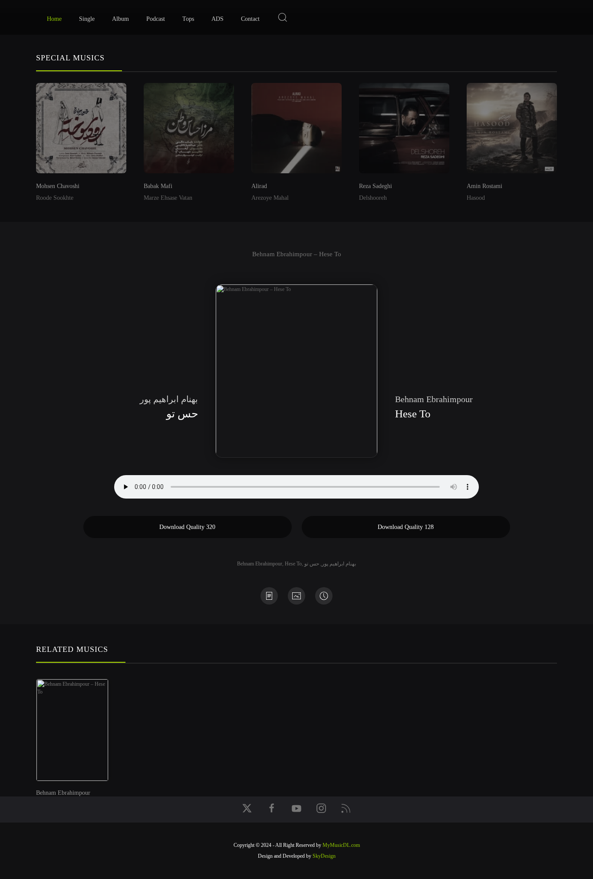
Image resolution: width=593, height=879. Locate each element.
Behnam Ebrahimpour (259, 564)
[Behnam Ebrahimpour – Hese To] (81, 725)
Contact (250, 19)
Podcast (155, 19)
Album (120, 19)
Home (54, 19)
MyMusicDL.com (341, 845)
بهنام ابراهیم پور (339, 564)
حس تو (311, 564)
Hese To (293, 564)
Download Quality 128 (406, 527)
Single (87, 19)
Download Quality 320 (187, 527)
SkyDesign (324, 856)
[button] (282, 17)
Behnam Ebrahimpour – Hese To (296, 254)
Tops (188, 19)
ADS (217, 19)
